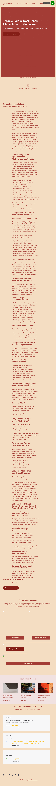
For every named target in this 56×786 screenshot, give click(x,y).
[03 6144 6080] (53, 3)
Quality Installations (41, 637)
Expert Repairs (15, 637)
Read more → (6, 700)
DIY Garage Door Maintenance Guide (8, 696)
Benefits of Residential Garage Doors (44, 696)
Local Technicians (28, 663)
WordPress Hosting (33, 780)
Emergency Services (15, 649)
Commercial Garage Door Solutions (26, 696)
